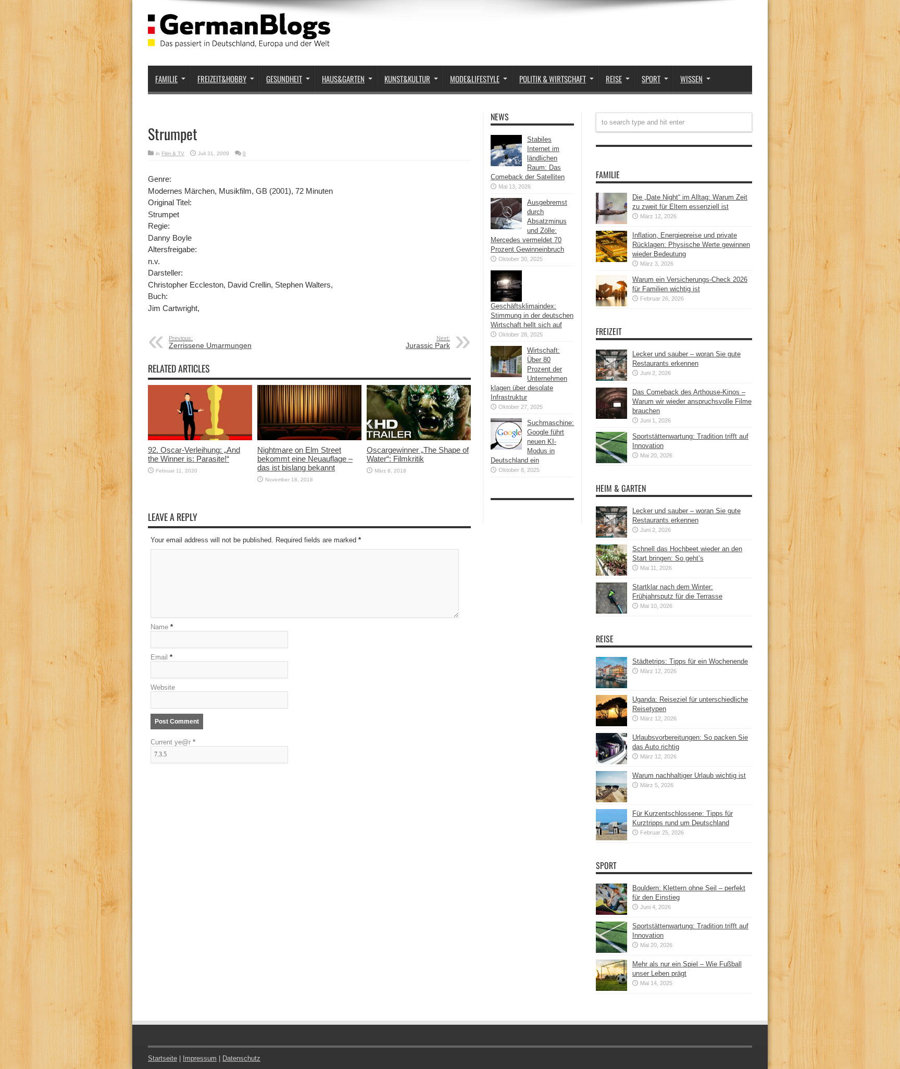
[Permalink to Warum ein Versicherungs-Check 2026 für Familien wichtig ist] (611, 304)
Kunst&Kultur (407, 78)
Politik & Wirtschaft (552, 78)
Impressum (200, 1058)
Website (163, 687)
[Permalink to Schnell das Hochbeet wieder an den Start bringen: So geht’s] (611, 573)
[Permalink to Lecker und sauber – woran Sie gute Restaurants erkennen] (611, 378)
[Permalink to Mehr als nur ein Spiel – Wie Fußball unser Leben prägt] (611, 988)
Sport (651, 78)
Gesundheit (284, 78)
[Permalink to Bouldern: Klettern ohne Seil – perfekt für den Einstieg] (611, 912)
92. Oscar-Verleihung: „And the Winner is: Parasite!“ (194, 454)
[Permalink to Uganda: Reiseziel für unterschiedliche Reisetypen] (611, 724)
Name (159, 627)
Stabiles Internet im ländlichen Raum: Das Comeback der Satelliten (528, 158)
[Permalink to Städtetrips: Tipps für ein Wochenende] (611, 686)
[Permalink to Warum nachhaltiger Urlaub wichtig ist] (611, 800)
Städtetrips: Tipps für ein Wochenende (690, 661)
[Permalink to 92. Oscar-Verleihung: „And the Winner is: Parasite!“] (200, 438)
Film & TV (172, 153)
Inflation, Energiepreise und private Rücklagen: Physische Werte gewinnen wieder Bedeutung (691, 244)
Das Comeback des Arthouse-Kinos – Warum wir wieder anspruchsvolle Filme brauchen (692, 401)
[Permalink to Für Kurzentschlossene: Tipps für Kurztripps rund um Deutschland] (611, 838)
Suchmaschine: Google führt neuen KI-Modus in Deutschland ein (532, 441)
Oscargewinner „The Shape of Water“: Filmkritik (418, 454)
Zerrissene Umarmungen (210, 342)
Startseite (162, 1058)
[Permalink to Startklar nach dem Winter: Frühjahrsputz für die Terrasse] (611, 611)
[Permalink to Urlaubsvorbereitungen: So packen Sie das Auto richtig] (611, 762)
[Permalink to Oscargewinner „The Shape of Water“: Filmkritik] (419, 438)
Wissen (691, 78)
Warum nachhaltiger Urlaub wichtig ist (689, 775)
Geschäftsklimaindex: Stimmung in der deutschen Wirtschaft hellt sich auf (532, 315)
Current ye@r (173, 742)
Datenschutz (241, 1058)
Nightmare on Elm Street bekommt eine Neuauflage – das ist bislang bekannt (305, 458)
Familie (166, 78)
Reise (614, 78)
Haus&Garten (343, 78)
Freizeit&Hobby (221, 78)
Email (159, 657)
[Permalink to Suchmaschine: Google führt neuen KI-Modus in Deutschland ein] (506, 447)
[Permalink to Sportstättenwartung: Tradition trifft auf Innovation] (611, 461)
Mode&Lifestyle (474, 78)
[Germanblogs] (239, 39)
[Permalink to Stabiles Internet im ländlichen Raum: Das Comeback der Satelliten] (506, 164)
